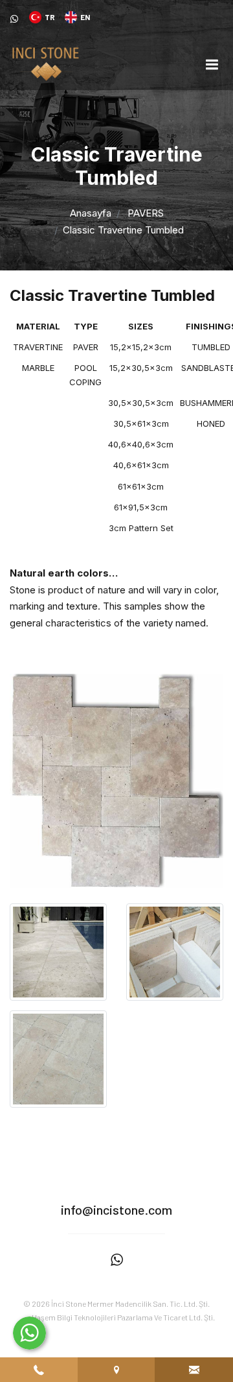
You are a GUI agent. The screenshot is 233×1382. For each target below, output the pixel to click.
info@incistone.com (116, 1209)
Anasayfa (90, 213)
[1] (212, 64)
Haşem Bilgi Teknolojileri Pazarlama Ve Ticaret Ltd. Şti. (123, 1317)
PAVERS (146, 213)
